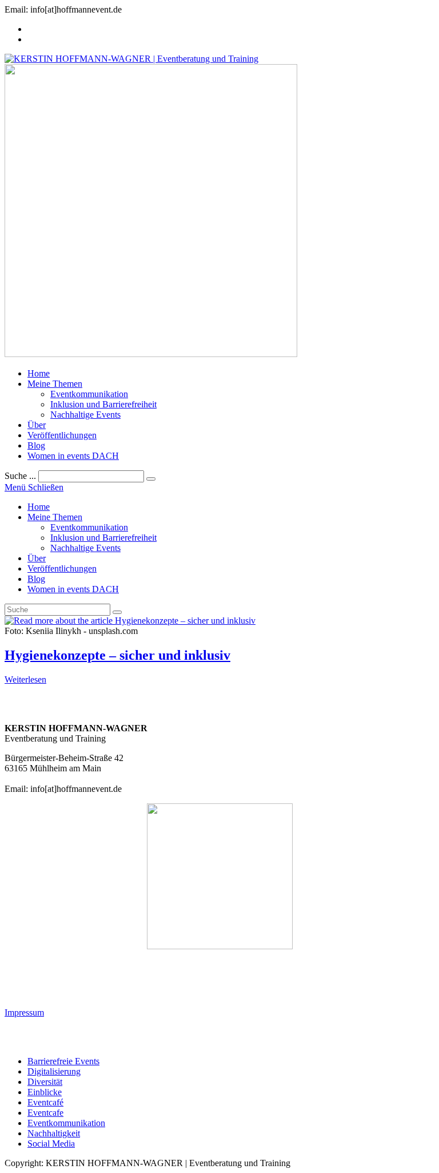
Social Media (51, 1143)
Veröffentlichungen (62, 568)
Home (38, 507)
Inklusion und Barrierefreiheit (103, 537)
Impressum (24, 1012)
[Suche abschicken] (117, 612)
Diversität (44, 1082)
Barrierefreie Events (63, 1061)
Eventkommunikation (89, 527)
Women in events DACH (73, 589)
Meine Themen (54, 517)
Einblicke (44, 1092)
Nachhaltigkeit (53, 1133)
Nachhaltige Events (85, 548)
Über (36, 558)
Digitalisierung (54, 1071)
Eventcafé (45, 1102)
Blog (36, 579)
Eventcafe (45, 1112)
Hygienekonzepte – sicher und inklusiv (117, 655)
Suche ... (20, 476)
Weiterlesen (25, 679)
